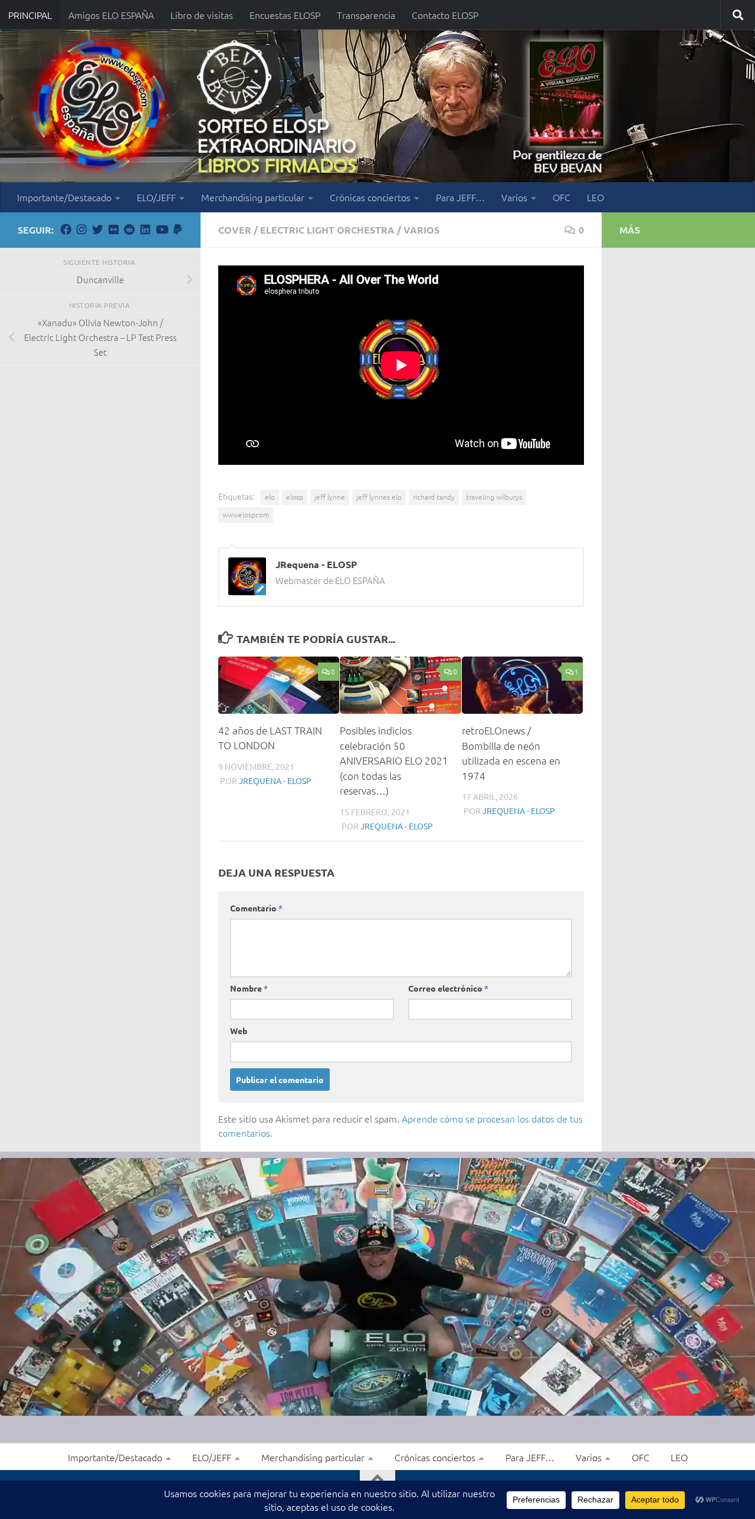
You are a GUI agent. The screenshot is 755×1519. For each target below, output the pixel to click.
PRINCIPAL (30, 14)
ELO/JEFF (156, 197)
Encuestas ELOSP (285, 14)
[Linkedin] (145, 229)
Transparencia (366, 14)
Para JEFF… (460, 197)
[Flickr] (113, 229)
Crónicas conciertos (370, 197)
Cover (234, 230)
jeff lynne (329, 496)
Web (238, 1030)
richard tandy (434, 496)
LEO (595, 197)
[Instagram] (81, 229)
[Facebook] (65, 229)
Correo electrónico (448, 988)
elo (270, 496)
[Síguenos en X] (97, 229)
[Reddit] (129, 229)
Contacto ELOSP (445, 14)
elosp (294, 496)
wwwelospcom (245, 514)
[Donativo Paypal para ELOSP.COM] (177, 229)
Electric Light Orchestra (327, 230)
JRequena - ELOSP (275, 780)
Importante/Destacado (64, 197)
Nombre (249, 988)
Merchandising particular (252, 197)
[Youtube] (161, 229)
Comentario (256, 908)
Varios (514, 197)
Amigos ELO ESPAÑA (111, 14)
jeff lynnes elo (379, 496)
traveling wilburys (494, 496)
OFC (561, 197)
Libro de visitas (201, 14)
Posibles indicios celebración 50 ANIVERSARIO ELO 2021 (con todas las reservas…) (394, 760)
